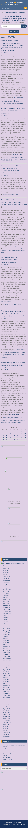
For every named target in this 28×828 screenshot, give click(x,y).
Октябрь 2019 (6, 720)
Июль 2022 (6, 664)
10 (25, 433)
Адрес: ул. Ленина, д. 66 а (11, 4)
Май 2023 (5, 644)
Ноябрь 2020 (6, 695)
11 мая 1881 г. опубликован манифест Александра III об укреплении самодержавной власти (14, 202)
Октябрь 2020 (6, 697)
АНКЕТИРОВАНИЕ (8, 759)
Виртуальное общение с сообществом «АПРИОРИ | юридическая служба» (11, 259)
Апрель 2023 (6, 646)
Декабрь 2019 (6, 716)
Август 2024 (6, 615)
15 (17, 435)
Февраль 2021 (6, 689)
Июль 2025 (6, 593)
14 (14, 435)
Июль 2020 (6, 703)
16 (21, 435)
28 (14, 439)
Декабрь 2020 (6, 693)
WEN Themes (15, 826)
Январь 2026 (6, 582)
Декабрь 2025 (6, 584)
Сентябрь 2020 (7, 699)
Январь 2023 (6, 652)
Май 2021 (5, 683)
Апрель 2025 (6, 599)
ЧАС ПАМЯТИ (6, 757)
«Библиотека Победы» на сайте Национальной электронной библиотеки (13, 110)
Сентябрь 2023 (7, 636)
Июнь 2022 (6, 666)
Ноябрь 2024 (6, 609)
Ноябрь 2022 (6, 656)
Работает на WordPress (9, 824)
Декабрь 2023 (6, 631)
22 (17, 437)
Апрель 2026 (6, 576)
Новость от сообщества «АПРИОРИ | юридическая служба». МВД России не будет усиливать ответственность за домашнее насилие (12, 45)
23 (21, 437)
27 (10, 439)
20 (10, 437)
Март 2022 (6, 671)
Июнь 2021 (6, 681)
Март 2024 (6, 625)
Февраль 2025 (6, 603)
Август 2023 (6, 638)
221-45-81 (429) (10, 2)
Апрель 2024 (6, 623)
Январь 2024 (6, 629)
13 (10, 435)
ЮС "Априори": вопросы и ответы (16, 306)
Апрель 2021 (6, 685)
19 (6, 437)
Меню (15, 32)
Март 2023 (6, 648)
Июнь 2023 (6, 642)
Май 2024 (5, 621)
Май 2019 (5, 730)
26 (6, 439)
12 (6, 435)
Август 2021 (6, 677)
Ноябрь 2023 (6, 632)
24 (25, 437)
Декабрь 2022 (6, 654)
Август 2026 (6, 568)
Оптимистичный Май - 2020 (10, 194)
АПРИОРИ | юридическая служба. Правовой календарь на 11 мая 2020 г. (13, 365)
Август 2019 (6, 724)
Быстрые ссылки (6, 8)
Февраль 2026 (6, 580)
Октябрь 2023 (6, 634)
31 (25, 439)
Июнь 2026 (6, 572)
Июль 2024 (6, 617)
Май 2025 (5, 597)
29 (17, 439)
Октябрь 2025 (6, 588)
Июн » (7, 443)
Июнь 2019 (6, 728)
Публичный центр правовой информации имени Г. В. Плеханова (14, 18)
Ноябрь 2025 (6, 586)
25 (3, 439)
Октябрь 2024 (6, 611)
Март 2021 (6, 687)
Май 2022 (5, 668)
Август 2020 (6, 701)
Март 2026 (6, 578)
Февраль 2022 (6, 673)
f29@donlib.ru (19, 2)
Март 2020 (6, 710)
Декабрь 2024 (6, 607)
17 (25, 435)
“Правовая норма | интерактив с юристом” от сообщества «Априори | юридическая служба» (14, 313)
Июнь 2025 (6, 595)
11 (3, 435)
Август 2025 (6, 592)
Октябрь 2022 (6, 658)
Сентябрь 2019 (7, 722)
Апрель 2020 (6, 709)
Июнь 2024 (6, 619)
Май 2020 (5, 707)
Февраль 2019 (6, 736)
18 (3, 437)
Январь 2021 (6, 691)
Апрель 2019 (6, 732)
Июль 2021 (6, 679)
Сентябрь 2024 (7, 613)
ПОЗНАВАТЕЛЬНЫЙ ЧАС (9, 752)
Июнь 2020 (6, 705)
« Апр (2, 443)
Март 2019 (6, 734)
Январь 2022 (6, 675)
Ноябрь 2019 (6, 718)
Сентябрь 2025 (7, 590)
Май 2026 (5, 574)
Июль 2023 (6, 640)
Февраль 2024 (6, 627)
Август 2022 (6, 662)
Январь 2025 (6, 605)
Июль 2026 (6, 570)
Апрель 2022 (6, 670)
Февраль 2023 (6, 650)
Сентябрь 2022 (7, 660)
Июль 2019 (6, 726)
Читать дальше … (18, 97)
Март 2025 (6, 601)
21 (14, 437)
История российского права (10, 249)
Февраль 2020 (6, 712)
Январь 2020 (6, 714)
